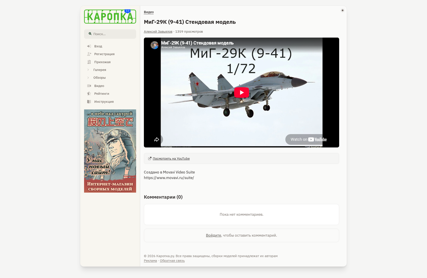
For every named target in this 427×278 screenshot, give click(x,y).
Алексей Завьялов (158, 31)
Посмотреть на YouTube (171, 158)
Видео (149, 12)
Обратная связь (172, 260)
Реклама (150, 260)
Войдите (213, 235)
